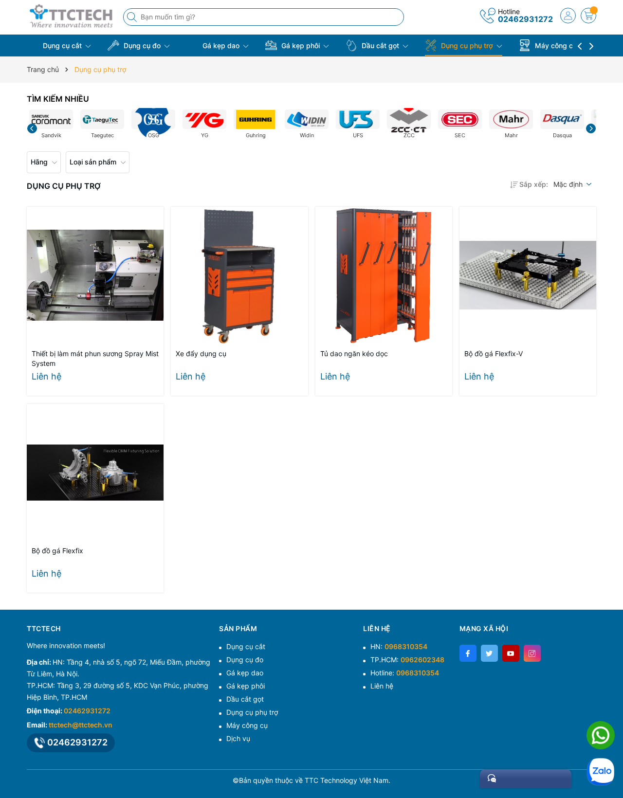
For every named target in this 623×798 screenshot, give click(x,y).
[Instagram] (532, 653)
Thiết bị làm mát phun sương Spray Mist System (95, 358)
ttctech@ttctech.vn (80, 725)
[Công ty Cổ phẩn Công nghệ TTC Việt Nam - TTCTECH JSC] (71, 15)
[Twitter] (489, 653)
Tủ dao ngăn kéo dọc (354, 353)
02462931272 (525, 19)
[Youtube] (510, 653)
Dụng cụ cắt (62, 45)
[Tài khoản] (568, 15)
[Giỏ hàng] (588, 15)
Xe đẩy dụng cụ (201, 353)
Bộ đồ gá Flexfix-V (493, 353)
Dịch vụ (238, 738)
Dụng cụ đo (142, 45)
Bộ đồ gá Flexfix (57, 550)
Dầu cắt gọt (380, 45)
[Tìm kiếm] (133, 17)
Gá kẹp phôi (300, 45)
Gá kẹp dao (221, 45)
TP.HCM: (407, 659)
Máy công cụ (556, 45)
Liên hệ (381, 686)
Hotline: (404, 673)
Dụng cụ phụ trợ (467, 45)
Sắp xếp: (533, 184)
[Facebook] (467, 653)
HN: (398, 646)
